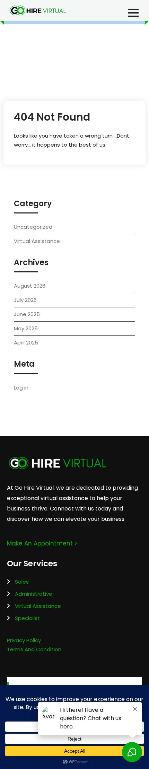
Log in (21, 387)
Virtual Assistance (37, 241)
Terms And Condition (34, 649)
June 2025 (27, 314)
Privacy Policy (24, 640)
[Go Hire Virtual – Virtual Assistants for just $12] (38, 10)
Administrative (33, 593)
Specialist (27, 618)
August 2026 (29, 285)
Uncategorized (33, 226)
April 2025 (26, 342)
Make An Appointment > (42, 543)
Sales (22, 581)
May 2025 (26, 328)
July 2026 (25, 300)
